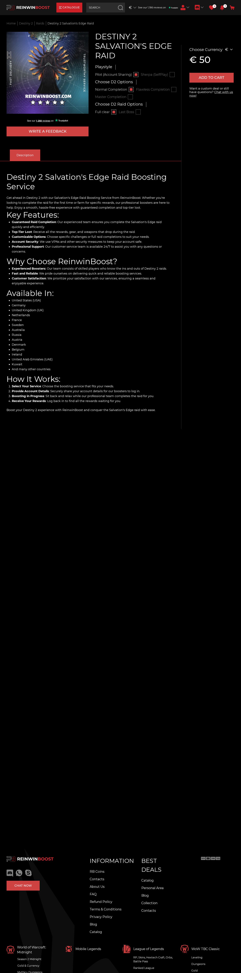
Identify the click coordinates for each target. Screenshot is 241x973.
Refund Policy (101, 902)
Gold (194, 970)
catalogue (71, 7)
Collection (149, 903)
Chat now (23, 885)
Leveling (196, 957)
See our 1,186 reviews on (152, 7)
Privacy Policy (101, 917)
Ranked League (143, 968)
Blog (93, 924)
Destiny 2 (26, 23)
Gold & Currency (28, 965)
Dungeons (198, 964)
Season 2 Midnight (29, 959)
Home (11, 23)
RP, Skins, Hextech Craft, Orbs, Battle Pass (153, 959)
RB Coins (97, 872)
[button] (222, 7)
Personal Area (152, 888)
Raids (40, 23)
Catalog (96, 932)
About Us (97, 887)
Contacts (97, 879)
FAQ (93, 894)
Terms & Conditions (105, 909)
